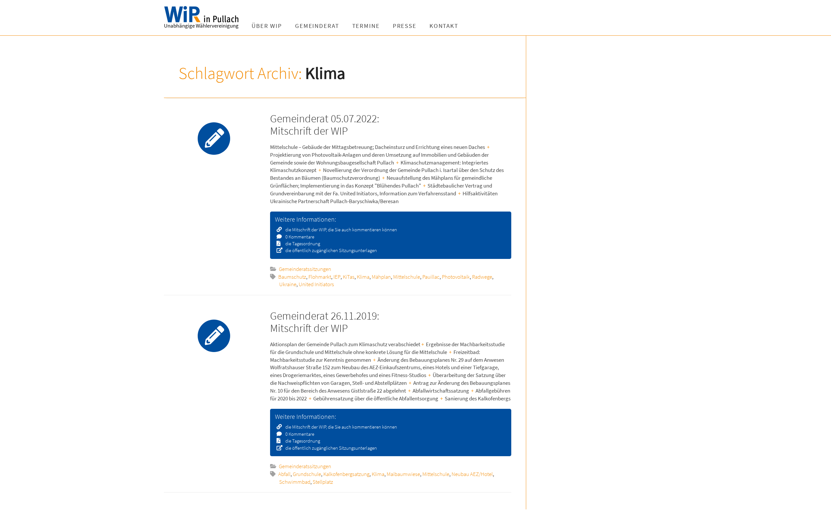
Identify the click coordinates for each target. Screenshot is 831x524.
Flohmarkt (319, 276)
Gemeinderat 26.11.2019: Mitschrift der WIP (324, 322)
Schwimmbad (294, 481)
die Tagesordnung (302, 243)
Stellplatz (323, 481)
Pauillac (431, 276)
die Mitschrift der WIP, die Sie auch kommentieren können (340, 229)
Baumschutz (292, 276)
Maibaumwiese (403, 474)
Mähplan (381, 276)
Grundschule (307, 474)
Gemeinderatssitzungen (305, 269)
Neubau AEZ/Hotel (472, 474)
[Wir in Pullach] (204, 14)
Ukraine (287, 284)
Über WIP (267, 26)
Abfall (284, 474)
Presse (404, 26)
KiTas (348, 276)
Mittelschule (406, 276)
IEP (337, 276)
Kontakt (443, 26)
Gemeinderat (317, 26)
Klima (363, 276)
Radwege (482, 276)
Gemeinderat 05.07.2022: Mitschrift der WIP (324, 124)
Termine (366, 26)
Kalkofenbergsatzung (346, 474)
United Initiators (316, 284)
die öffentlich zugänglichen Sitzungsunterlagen (330, 250)
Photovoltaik (456, 276)
